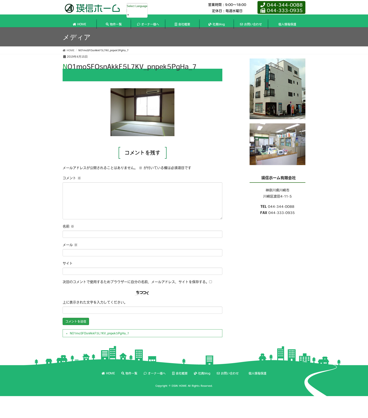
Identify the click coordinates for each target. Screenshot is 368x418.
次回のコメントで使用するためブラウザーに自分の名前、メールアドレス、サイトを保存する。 (136, 282)
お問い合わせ (230, 373)
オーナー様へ (157, 373)
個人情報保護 (257, 373)
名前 (68, 226)
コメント (72, 178)
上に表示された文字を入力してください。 (95, 302)
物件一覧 (131, 373)
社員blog (204, 373)
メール (70, 245)
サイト (68, 263)
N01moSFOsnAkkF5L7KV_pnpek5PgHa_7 (99, 333)
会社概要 (182, 373)
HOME (110, 373)
